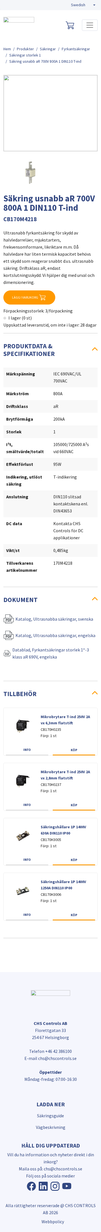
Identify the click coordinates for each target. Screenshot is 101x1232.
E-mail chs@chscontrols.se (50, 1058)
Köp (74, 750)
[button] (83, 5)
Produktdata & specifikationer (29, 349)
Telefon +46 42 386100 (50, 1051)
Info (27, 750)
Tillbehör (19, 694)
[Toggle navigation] (90, 25)
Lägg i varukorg (25, 297)
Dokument (20, 600)
